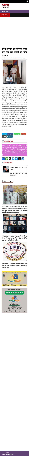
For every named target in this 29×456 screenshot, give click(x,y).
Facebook (10, 134)
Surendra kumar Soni (17, 58)
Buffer (4, 136)
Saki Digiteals (10, 454)
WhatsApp (17, 134)
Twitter (4, 134)
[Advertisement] (14, 31)
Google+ (23, 134)
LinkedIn (9, 136)
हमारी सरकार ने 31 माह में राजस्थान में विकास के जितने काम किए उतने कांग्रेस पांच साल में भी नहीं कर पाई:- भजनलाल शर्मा (14, 265)
